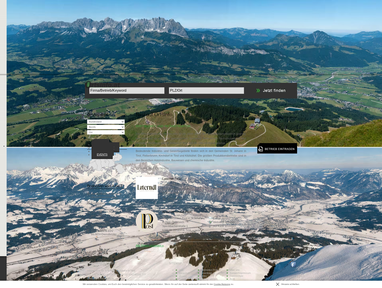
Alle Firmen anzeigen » (150, 245)
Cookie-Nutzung (222, 284)
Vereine (183, 276)
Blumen (100, 203)
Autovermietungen (106, 197)
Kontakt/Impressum (240, 273)
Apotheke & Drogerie (108, 193)
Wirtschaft (184, 273)
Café (99, 212)
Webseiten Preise (210, 270)
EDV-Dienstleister (106, 234)
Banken (100, 206)
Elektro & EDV (104, 231)
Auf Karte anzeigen (224, 188)
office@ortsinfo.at (104, 278)
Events (102, 154)
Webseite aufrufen (224, 222)
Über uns (235, 270)
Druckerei (101, 225)
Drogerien (102, 221)
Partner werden (209, 279)
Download (206, 273)
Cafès (98, 215)
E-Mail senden (222, 184)
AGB (232, 279)
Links (204, 276)
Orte (181, 270)
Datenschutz (236, 276)
